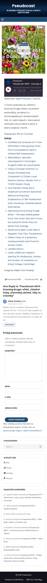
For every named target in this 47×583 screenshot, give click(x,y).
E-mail (8, 397)
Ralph (17, 270)
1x (20, 90)
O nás (28, 514)
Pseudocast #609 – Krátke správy (14, 279)
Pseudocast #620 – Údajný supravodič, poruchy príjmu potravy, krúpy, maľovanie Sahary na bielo (23, 558)
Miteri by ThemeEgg (34, 580)
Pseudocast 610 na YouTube (18, 134)
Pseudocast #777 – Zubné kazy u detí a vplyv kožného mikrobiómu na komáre (23, 498)
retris (8, 547)
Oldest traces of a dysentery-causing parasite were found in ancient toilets (23, 241)
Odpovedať (9, 325)
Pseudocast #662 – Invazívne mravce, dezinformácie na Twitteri (21, 530)
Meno (7, 386)
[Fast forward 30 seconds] (26, 90)
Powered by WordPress (14, 580)
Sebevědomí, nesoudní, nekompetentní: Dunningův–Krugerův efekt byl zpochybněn (24, 161)
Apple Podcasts (23, 98)
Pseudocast (23, 5)
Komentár (10, 351)
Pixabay (30, 270)
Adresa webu (11, 408)
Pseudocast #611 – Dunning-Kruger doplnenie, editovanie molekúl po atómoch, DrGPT (33, 279)
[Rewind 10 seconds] (15, 90)
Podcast (24, 44)
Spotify (36, 98)
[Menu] (2, 19)
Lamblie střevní (15, 249)
